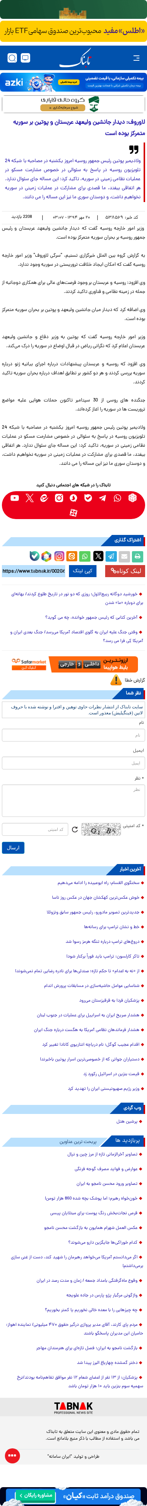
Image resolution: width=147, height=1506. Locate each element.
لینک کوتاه (128, 571)
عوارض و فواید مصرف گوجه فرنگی (106, 1169)
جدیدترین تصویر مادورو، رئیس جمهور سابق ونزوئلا (93, 912)
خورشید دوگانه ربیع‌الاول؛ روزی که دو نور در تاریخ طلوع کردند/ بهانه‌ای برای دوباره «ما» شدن (77, 599)
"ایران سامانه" (59, 1457)
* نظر (139, 778)
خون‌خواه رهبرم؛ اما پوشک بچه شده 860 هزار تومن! (91, 1198)
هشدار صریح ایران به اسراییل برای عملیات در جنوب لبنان (88, 1015)
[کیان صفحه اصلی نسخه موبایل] (73, 1496)
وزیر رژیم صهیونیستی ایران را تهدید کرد (103, 1089)
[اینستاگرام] (58, 555)
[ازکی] (73, 82)
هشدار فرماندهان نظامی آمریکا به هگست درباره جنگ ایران (86, 1030)
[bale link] (88, 498)
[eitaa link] (44, 498)
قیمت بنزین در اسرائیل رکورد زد (111, 1074)
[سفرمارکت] (73, 664)
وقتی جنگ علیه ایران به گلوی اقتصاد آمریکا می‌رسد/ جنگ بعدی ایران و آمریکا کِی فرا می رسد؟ (76, 637)
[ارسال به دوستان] (124, 556)
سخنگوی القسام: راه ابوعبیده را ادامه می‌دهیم (98, 883)
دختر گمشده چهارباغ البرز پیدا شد (107, 1363)
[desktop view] (25, 58)
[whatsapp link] (117, 498)
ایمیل (138, 751)
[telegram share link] (111, 556)
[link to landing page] (75, 57)
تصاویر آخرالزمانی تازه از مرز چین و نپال (102, 1154)
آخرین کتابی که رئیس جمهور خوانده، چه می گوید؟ (91, 617)
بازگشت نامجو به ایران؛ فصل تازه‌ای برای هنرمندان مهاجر (87, 1348)
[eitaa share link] (71, 556)
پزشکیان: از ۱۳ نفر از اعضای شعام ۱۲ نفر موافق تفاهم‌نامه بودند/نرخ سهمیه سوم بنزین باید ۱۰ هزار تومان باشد (80, 1382)
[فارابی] (73, 104)
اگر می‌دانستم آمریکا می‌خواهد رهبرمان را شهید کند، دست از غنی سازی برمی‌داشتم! (77, 1262)
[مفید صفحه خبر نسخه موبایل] (73, 31)
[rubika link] (132, 498)
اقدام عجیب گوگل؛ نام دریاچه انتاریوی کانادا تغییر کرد (90, 1045)
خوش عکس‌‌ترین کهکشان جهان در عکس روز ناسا (95, 898)
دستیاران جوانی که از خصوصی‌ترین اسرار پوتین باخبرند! (89, 1059)
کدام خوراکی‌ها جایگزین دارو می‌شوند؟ (103, 1242)
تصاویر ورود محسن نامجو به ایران (107, 1184)
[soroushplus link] (73, 498)
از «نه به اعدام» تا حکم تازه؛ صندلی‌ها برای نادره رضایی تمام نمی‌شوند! (77, 971)
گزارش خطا (135, 680)
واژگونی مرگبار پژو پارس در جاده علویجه (102, 1295)
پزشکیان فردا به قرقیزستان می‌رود (109, 1000)
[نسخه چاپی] (137, 556)
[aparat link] (73, 512)
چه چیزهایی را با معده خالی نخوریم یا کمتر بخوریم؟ (91, 1310)
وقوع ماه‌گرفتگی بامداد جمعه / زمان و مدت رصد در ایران (87, 1281)
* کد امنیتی (133, 826)
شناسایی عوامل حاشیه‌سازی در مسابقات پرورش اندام (91, 986)
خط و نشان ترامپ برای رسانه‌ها (111, 927)
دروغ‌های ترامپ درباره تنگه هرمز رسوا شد (102, 942)
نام (141, 723)
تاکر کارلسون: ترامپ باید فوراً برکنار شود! (102, 956)
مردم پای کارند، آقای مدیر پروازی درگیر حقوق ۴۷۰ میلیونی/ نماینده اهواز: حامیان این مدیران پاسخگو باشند (74, 1329)
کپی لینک (82, 571)
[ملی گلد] (73, 9)
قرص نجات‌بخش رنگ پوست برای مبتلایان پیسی (94, 1213)
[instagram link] (59, 498)
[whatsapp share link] (84, 556)
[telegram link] (103, 498)
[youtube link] (15, 498)
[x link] (29, 498)
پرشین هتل (127, 1121)
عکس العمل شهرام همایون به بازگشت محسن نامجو (91, 1228)
